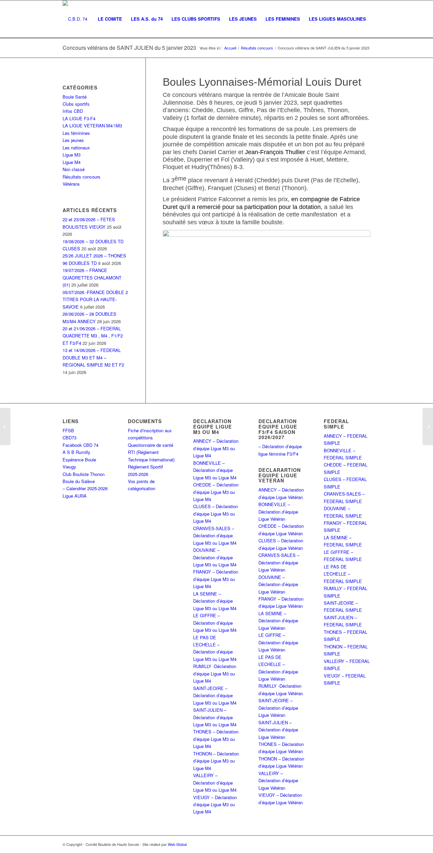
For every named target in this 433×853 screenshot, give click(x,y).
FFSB (68, 430)
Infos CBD (73, 111)
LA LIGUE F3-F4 (79, 118)
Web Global (177, 844)
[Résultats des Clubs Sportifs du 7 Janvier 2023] (428, 426)
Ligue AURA (75, 496)
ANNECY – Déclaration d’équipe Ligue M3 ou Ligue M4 (215, 448)
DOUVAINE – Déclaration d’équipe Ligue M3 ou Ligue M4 (214, 557)
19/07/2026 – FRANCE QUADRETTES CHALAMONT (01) (92, 277)
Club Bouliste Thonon (84, 474)
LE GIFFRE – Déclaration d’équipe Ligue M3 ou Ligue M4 (214, 622)
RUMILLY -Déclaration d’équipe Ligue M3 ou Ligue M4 (214, 673)
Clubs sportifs (76, 104)
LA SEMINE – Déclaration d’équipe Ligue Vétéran (278, 620)
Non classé (74, 169)
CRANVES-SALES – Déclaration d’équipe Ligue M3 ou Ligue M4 (214, 535)
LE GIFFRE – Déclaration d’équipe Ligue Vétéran (278, 642)
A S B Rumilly (76, 452)
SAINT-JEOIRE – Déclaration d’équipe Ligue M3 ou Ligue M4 (214, 695)
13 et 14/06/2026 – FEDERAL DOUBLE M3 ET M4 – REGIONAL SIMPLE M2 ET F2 (93, 357)
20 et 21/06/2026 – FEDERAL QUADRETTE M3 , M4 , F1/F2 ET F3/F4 (93, 335)
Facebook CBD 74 (80, 445)
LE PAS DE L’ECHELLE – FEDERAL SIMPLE (343, 573)
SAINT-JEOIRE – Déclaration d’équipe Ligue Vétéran (278, 707)
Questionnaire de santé (150, 445)
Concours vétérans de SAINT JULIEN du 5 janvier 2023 (129, 47)
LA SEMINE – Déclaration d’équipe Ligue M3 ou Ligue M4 (214, 600)
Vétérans (71, 184)
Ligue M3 (72, 154)
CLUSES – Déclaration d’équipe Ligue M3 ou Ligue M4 (215, 513)
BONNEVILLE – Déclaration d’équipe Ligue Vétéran (278, 511)
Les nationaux (76, 147)
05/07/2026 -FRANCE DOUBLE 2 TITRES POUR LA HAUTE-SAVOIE (95, 299)
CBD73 (69, 437)
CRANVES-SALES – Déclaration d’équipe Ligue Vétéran (278, 562)
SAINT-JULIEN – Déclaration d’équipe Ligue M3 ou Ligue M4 (214, 717)
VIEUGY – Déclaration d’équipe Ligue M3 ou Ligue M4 (215, 804)
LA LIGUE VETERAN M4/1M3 (92, 125)
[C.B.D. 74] (75, 19)
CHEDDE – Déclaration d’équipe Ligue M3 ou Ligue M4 (215, 491)
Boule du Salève (79, 481)
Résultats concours (81, 176)
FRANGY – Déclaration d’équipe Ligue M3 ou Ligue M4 (215, 578)
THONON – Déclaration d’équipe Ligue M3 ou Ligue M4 (216, 760)
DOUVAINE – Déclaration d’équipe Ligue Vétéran (278, 584)
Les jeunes (73, 140)
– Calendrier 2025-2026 (85, 488)
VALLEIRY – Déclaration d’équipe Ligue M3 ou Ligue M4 (214, 782)
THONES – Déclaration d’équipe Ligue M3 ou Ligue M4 (215, 738)
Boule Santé (75, 96)
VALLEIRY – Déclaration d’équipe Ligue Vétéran (278, 780)
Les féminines (76, 133)
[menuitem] (110, 19)
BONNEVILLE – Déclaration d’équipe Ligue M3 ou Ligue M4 (214, 470)
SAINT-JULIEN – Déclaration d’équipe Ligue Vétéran (278, 729)
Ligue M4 (72, 162)
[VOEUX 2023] (5, 426)
